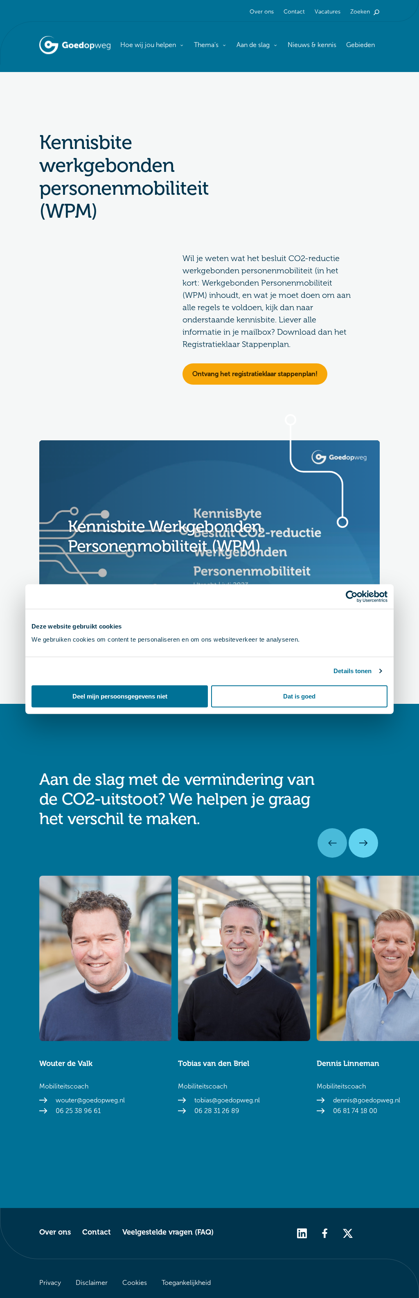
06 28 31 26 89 (216, 1111)
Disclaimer (92, 1283)
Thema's (206, 45)
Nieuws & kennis (312, 45)
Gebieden (360, 45)
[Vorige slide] (332, 843)
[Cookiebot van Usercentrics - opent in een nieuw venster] (351, 596)
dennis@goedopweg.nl (366, 1100)
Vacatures (327, 11)
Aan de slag (253, 45)
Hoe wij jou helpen (148, 45)
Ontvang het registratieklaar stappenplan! (255, 374)
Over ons (262, 11)
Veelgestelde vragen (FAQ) (168, 1232)
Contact (294, 11)
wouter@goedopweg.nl (90, 1100)
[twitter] (348, 1233)
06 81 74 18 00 (355, 1111)
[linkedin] (302, 1233)
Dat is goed (299, 695)
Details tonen (352, 670)
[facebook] (325, 1233)
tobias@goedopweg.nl (227, 1100)
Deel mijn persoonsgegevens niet (119, 695)
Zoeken (360, 11)
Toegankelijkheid (186, 1283)
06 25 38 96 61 (78, 1111)
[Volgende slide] (363, 843)
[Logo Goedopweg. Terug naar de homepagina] (74, 45)
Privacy (50, 1283)
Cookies (134, 1283)
